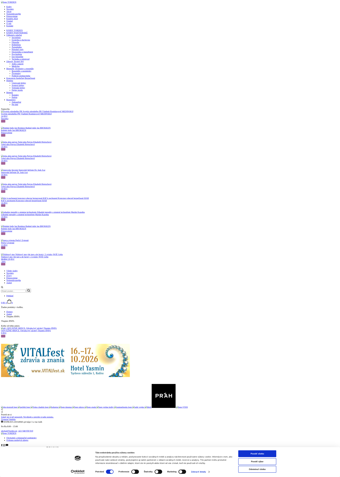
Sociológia (16, 37)
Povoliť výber (257, 461)
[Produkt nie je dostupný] (3, 135)
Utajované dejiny (19, 83)
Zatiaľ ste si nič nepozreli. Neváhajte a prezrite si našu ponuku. (27, 417)
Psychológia (17, 54)
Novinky (10, 9)
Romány (15, 95)
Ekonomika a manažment (22, 52)
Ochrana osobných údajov (17, 440)
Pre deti (15, 104)
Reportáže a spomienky (21, 71)
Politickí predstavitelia (21, 76)
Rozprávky (11, 100)
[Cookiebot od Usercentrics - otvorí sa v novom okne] (77, 472)
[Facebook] (2, 445)
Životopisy (16, 73)
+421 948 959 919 (25, 431)
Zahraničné (16, 102)
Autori (9, 283)
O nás (8, 23)
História (9, 80)
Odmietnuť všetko (257, 469)
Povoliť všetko (257, 454)
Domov (9, 312)
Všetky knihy (12, 271)
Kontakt (9, 26)
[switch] (135, 472)
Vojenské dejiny (18, 88)
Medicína (16, 66)
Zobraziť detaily (198, 472)
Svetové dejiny (18, 85)
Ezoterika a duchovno (21, 40)
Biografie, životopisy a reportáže (20, 69)
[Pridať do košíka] (3, 121)
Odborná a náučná (14, 35)
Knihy (9, 7)
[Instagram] (4, 445)
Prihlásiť (10, 296)
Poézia (14, 97)
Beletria (9, 92)
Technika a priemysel (20, 59)
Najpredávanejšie (13, 14)
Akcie (8, 11)
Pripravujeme (12, 16)
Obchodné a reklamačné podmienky (21, 438)
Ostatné (9, 21)
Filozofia (15, 42)
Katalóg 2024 (12, 19)
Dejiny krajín (17, 90)
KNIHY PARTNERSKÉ (17, 33)
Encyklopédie (17, 57)
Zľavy (9, 275)
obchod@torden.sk (9, 431)
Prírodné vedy (18, 49)
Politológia (16, 45)
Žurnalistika (17, 47)
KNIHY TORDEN (14, 30)
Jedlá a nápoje (18, 64)
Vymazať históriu (8, 419)
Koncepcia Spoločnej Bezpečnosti (20, 78)
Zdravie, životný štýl (15, 61)
